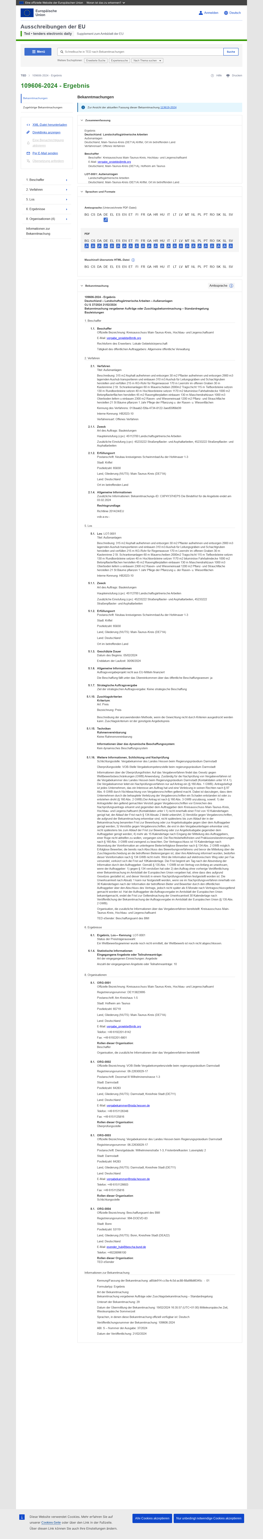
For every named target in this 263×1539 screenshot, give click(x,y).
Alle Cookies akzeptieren (152, 1518)
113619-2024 (168, 107)
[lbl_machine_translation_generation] (133, 260)
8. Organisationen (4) (40, 218)
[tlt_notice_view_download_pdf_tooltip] (87, 245)
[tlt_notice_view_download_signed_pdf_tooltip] (106, 219)
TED (23, 75)
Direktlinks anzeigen (46, 132)
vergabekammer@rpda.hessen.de (128, 1105)
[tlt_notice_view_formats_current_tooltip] (231, 286)
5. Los (30, 199)
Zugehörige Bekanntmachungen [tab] (42, 107)
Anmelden (211, 12)
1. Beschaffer (35, 179)
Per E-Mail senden (45, 153)
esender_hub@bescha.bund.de (126, 1246)
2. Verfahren (34, 189)
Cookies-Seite (51, 1522)
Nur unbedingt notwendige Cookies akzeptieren (208, 1518)
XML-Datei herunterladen (50, 124)
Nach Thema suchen (145, 60)
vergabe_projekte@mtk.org (114, 161)
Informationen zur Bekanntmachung (38, 231)
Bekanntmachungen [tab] (35, 98)
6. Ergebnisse (35, 209)
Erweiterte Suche (95, 60)
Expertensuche (119, 60)
